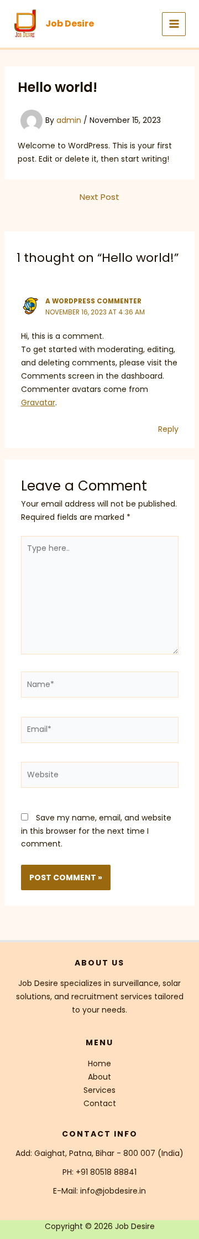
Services (99, 1090)
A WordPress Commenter (93, 301)
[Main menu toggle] (174, 24)
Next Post (99, 197)
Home (99, 1063)
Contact (99, 1103)
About (99, 1076)
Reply (168, 429)
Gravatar (38, 402)
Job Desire (69, 23)
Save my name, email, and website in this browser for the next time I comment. (96, 831)
